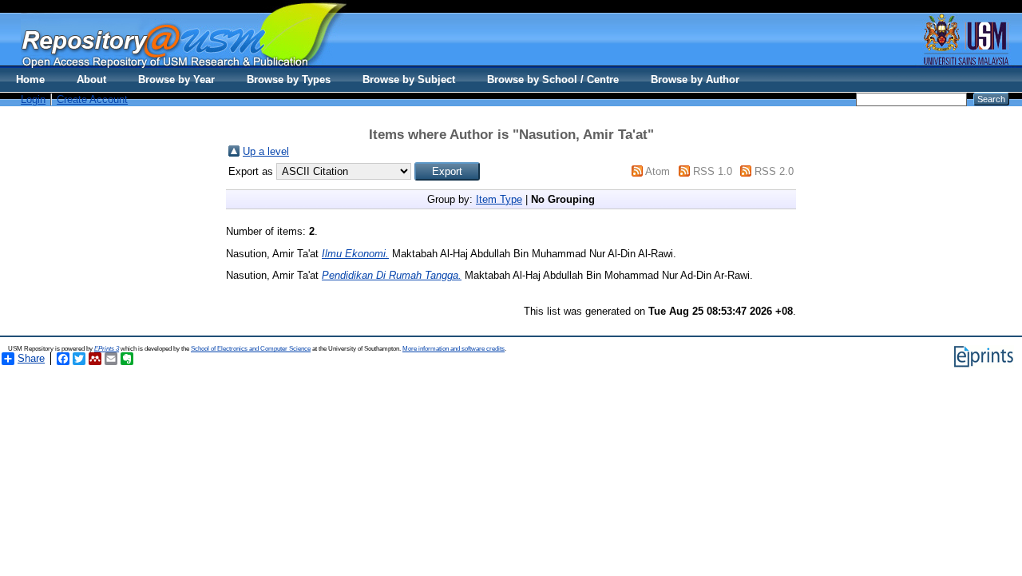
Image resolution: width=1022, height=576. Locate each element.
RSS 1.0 (712, 171)
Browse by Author (695, 79)
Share (31, 358)
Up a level (266, 151)
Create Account (92, 99)
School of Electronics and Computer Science (251, 348)
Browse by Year (176, 79)
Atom (657, 171)
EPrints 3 (106, 348)
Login (33, 99)
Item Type (499, 199)
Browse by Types (289, 79)
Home (30, 79)
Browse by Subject (408, 79)
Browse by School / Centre (553, 79)
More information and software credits (453, 348)
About (91, 79)
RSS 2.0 (774, 171)
